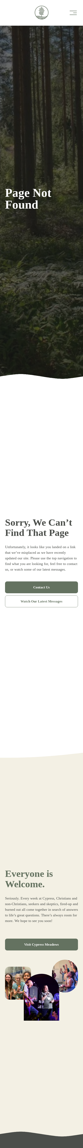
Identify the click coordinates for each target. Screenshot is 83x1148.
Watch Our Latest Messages (41, 601)
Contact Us (41, 587)
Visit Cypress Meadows (41, 944)
